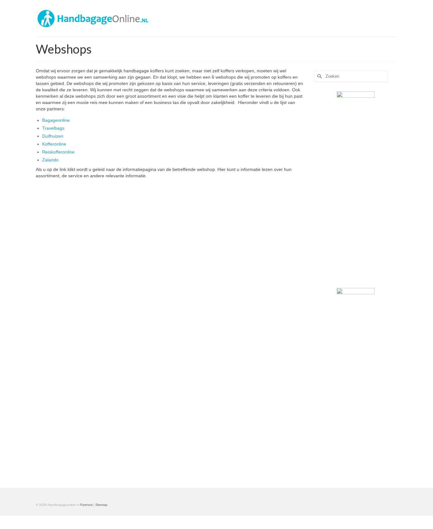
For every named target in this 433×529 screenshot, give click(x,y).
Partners (86, 504)
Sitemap (101, 504)
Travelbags (53, 128)
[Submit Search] (319, 76)
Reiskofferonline (58, 151)
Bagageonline (56, 120)
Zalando (50, 159)
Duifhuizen (52, 136)
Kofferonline (54, 144)
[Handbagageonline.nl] (93, 18)
